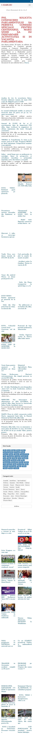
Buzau (11, 454)
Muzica (11, 491)
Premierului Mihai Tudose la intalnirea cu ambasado (8, 614)
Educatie (21, 498)
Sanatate (12, 482)
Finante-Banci (7, 500)
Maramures (6, 462)
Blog (4, 493)
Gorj (19, 458)
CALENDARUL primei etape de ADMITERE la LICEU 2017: (8, 345)
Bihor (23, 450)
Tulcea (24, 466)
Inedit (18, 487)
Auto (12, 496)
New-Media (19, 482)
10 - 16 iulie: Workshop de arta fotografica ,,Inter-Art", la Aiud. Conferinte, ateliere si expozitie (16, 388)
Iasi (19, 460)
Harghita (25, 458)
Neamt (26, 462)
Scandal (5, 480)
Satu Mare (20, 464)
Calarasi (16, 454)
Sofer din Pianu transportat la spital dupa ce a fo (25, 284)
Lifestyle (6, 485)
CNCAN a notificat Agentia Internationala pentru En (8, 720)
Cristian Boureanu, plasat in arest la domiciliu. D (8, 704)
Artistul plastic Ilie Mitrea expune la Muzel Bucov (8, 580)
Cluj (4, 456)
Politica (5, 482)
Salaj (14, 464)
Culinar (27, 482)
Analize (22, 493)
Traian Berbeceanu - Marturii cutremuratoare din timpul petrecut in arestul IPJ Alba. (16, 376)
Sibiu (26, 464)
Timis (19, 466)
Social (5, 491)
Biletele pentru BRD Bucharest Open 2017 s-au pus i (8, 598)
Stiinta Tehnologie (21, 496)
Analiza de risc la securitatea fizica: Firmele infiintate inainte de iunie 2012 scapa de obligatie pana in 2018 (16, 100)
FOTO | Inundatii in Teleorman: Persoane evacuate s (8, 729)
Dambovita (24, 456)
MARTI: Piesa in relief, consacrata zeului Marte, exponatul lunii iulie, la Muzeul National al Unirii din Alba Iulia (16, 416)
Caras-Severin (24, 454)
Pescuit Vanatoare (8, 489)
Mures (21, 462)
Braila (22, 452)
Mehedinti (14, 462)
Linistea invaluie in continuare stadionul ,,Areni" (8, 565)
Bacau (18, 450)
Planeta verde (19, 485)
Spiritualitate (22, 480)
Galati (9, 458)
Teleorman (13, 466)
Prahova (9, 464)
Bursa (22, 489)
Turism (5, 487)
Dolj (4, 458)
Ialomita (13, 460)
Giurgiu (14, 458)
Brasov (5, 454)
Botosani (16, 452)
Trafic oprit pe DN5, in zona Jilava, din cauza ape (25, 720)
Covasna (17, 456)
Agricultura (7, 498)
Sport (17, 489)
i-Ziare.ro (6, 5)
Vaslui (10, 468)
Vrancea (16, 468)
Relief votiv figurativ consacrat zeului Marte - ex (25, 221)
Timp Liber (11, 493)
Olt (4, 464)
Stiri (17, 493)
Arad (9, 450)
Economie (6, 496)
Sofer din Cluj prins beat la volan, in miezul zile (8, 306)
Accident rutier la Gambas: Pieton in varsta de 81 (25, 263)
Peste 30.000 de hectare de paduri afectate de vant (25, 597)
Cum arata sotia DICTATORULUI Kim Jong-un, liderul (25, 547)
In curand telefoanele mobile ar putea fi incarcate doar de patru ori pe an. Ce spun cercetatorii (16, 112)
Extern (27, 485)
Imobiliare (13, 480)
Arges (13, 450)
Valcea (5, 468)
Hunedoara (6, 460)
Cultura (16, 491)
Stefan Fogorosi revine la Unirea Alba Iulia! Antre (25, 336)
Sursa (27, 63)
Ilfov (22, 460)
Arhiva (16, 506)
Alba (4, 450)
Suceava (5, 466)
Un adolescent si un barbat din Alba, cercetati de (25, 306)
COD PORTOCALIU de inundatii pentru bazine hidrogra (25, 729)
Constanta (10, 456)
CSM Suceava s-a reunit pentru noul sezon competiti (25, 565)
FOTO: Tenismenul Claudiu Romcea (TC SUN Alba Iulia (25, 184)
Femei (12, 485)
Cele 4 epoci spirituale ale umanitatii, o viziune (25, 581)
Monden (14, 498)
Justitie (11, 487)
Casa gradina (25, 491)
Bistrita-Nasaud (7, 452)
